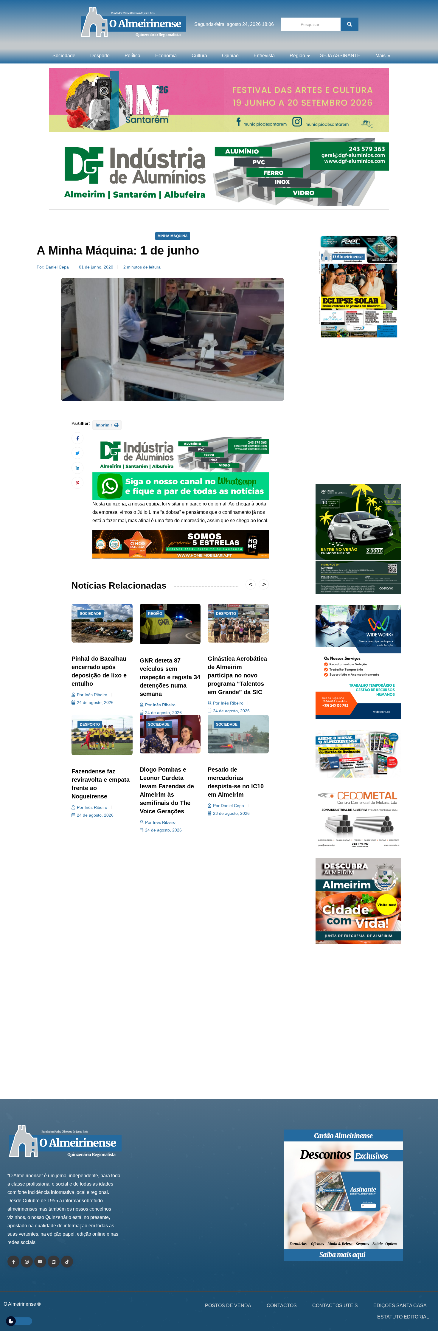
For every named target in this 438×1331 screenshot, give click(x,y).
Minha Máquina (173, 236)
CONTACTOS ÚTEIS (335, 1305)
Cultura (199, 55)
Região (297, 55)
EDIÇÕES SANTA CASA (400, 1305)
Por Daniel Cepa (228, 805)
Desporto (100, 55)
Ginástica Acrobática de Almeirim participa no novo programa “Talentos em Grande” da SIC (237, 675)
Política (132, 55)
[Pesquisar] (349, 24)
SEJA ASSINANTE (340, 55)
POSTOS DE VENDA (228, 1305)
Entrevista (264, 55)
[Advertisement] (358, 414)
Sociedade (63, 55)
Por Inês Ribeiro (92, 694)
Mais (380, 55)
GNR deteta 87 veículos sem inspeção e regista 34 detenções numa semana (170, 677)
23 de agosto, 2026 (231, 813)
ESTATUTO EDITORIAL (403, 1316)
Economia (166, 55)
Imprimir (104, 425)
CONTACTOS (282, 1305)
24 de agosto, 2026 (95, 702)
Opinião (230, 55)
